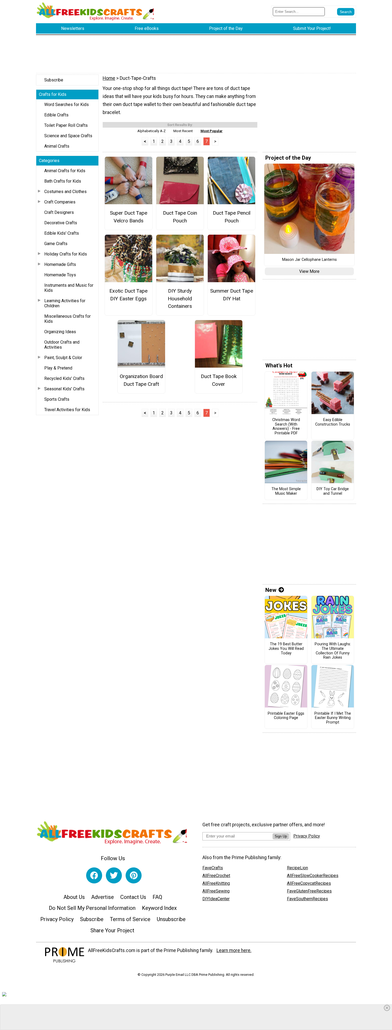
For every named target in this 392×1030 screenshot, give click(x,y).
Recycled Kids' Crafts (64, 378)
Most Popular (212, 131)
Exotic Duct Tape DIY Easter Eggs (128, 295)
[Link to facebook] (94, 875)
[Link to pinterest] (134, 875)
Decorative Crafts (60, 222)
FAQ (157, 897)
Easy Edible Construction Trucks (332, 422)
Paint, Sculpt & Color (63, 357)
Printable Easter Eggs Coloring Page (286, 715)
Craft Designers (59, 212)
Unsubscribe (171, 919)
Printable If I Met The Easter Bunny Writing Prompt (332, 718)
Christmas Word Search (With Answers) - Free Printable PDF (286, 426)
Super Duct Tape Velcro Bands (128, 217)
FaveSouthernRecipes (307, 898)
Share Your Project (112, 930)
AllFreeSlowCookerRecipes (312, 875)
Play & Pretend (58, 368)
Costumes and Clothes (65, 191)
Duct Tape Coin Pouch (180, 217)
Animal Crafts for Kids (64, 170)
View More (309, 271)
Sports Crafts (56, 399)
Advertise (102, 897)
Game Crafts (55, 243)
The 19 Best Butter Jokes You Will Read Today (286, 648)
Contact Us (133, 897)
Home (109, 78)
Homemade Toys (60, 274)
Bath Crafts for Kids (62, 181)
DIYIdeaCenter (216, 898)
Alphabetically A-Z (151, 131)
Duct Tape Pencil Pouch (231, 217)
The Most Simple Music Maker (286, 491)
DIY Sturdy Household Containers (180, 298)
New (270, 590)
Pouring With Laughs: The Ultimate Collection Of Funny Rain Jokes (333, 651)
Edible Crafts (56, 114)
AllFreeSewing (216, 891)
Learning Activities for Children (64, 303)
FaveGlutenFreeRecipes (309, 891)
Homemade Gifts (60, 264)
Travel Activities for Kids (67, 409)
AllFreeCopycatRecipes (309, 883)
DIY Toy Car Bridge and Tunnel (333, 491)
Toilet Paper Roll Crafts (66, 125)
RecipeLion (297, 867)
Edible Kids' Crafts (61, 233)
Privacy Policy (57, 919)
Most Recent (183, 131)
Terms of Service (130, 919)
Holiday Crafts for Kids (65, 254)
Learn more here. (234, 950)
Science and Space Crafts (68, 135)
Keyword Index (159, 908)
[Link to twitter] (114, 875)
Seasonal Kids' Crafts (64, 388)
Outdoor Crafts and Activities (61, 345)
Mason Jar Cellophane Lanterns (309, 260)
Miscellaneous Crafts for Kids (67, 319)
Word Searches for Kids (66, 104)
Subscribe (53, 79)
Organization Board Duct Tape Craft (141, 380)
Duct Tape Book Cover (219, 380)
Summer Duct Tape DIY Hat (231, 295)
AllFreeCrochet (216, 875)
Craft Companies (59, 202)
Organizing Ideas (60, 331)
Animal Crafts (56, 146)
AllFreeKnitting (216, 883)
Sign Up (281, 836)
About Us (74, 897)
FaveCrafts (212, 867)
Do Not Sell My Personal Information (92, 908)
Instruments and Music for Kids (68, 288)
